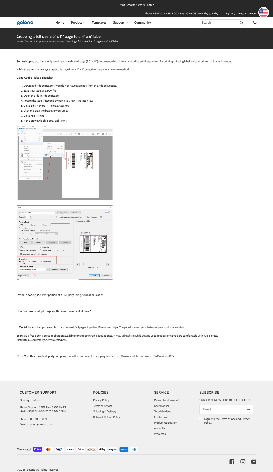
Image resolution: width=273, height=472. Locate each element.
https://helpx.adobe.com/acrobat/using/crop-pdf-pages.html (148, 327)
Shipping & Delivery (104, 411)
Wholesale (160, 434)
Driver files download (166, 400)
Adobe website (107, 85)
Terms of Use (228, 419)
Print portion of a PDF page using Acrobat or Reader (72, 295)
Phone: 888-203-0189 (33, 419)
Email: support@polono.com (36, 424)
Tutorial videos (162, 411)
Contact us (160, 417)
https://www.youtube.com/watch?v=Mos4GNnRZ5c (144, 356)
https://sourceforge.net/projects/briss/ (45, 340)
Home (20, 41)
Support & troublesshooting (49, 41)
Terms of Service (102, 406)
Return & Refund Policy (106, 417)
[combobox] (221, 22)
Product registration (165, 422)
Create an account (246, 13)
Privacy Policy (101, 400)
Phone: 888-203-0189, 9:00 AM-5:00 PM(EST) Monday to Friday (181, 13)
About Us (159, 428)
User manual (161, 406)
